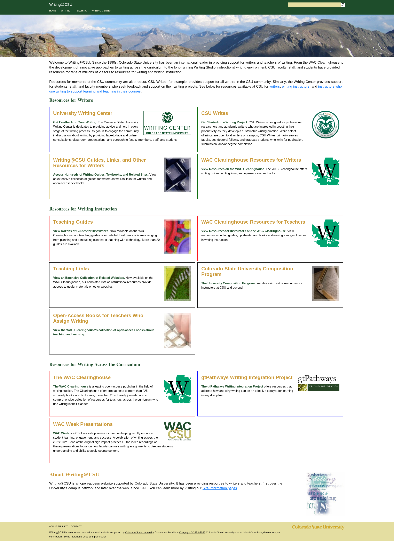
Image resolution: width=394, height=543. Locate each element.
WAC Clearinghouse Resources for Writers (251, 160)
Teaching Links (71, 268)
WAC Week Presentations (83, 424)
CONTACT (76, 526)
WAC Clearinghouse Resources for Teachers (253, 222)
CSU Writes (214, 113)
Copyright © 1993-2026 (192, 532)
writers (274, 86)
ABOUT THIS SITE (58, 526)
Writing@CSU (60, 4)
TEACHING (81, 10)
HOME (52, 10)
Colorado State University (139, 532)
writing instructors (295, 86)
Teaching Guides (73, 222)
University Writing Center (82, 113)
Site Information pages (220, 488)
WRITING (66, 10)
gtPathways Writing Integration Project (246, 377)
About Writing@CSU (74, 474)
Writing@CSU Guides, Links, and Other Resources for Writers (99, 162)
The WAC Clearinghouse (82, 377)
